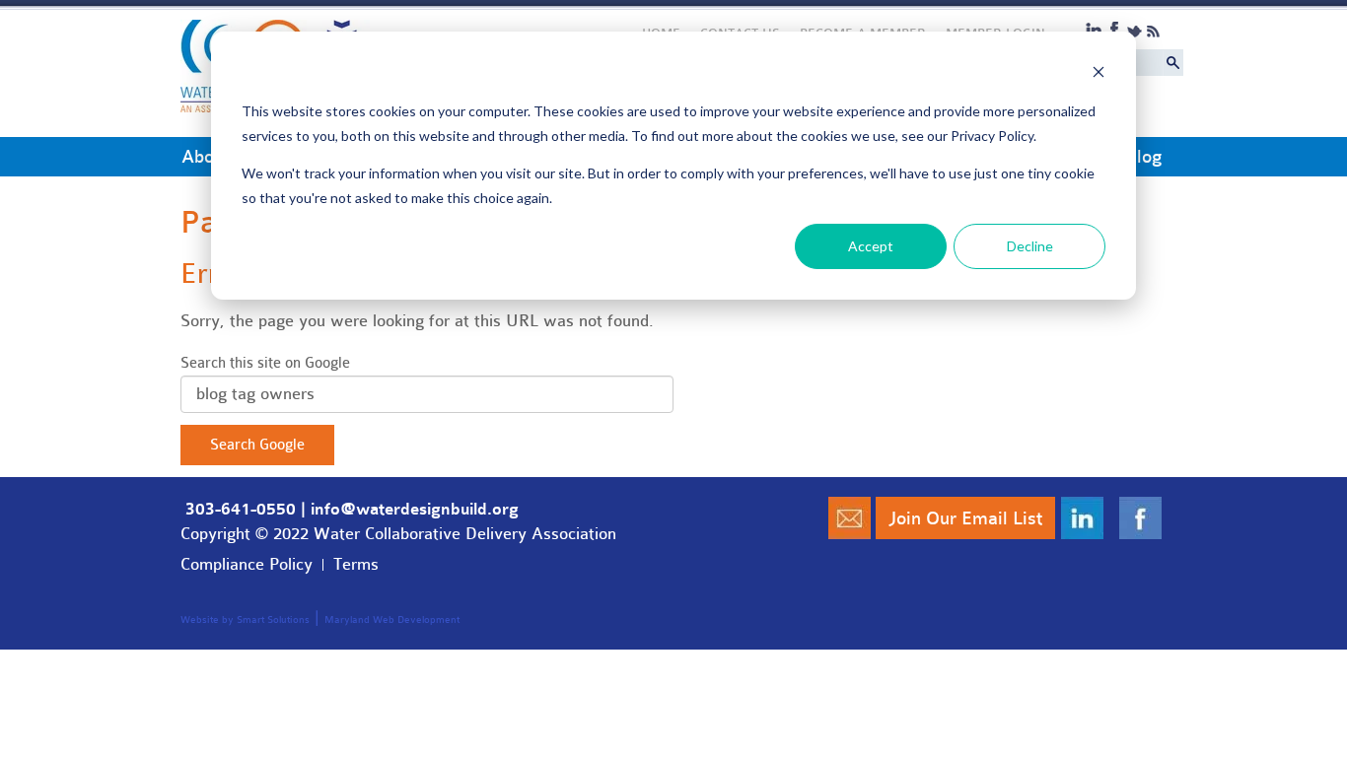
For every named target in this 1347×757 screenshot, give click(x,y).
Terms (356, 564)
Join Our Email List (965, 518)
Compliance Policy (246, 564)
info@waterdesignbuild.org (415, 509)
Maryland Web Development (392, 620)
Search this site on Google (265, 363)
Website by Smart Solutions (245, 620)
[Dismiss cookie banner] (1098, 74)
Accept (870, 246)
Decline (1030, 246)
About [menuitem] (205, 157)
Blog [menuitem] (1143, 157)
